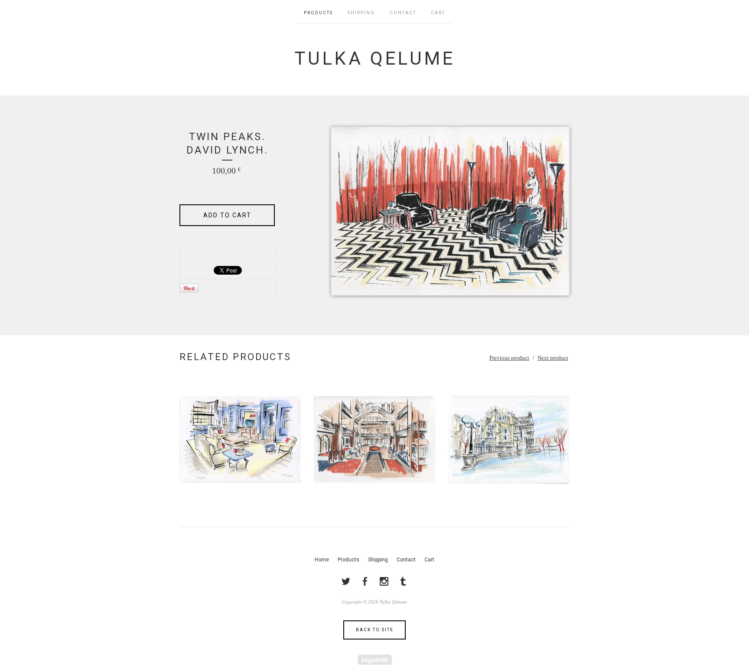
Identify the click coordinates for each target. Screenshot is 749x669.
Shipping (361, 12)
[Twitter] (346, 581)
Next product (552, 357)
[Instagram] (384, 581)
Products (318, 12)
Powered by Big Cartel (375, 660)
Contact (403, 12)
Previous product (509, 357)
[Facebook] (365, 581)
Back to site (375, 629)
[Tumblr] (403, 581)
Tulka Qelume (374, 58)
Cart (438, 12)
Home (322, 560)
